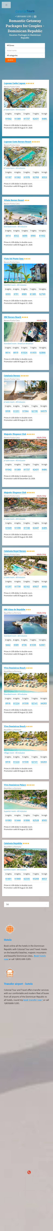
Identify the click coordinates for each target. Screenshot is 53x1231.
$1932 (42, 235)
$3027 (36, 586)
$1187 (8, 177)
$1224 (16, 703)
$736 (24, 644)
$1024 (24, 352)
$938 (7, 411)
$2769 (36, 177)
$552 (16, 235)
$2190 (35, 411)
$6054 (45, 586)
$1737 (27, 118)
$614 (7, 352)
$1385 (33, 294)
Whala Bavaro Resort (14, 200)
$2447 (36, 527)
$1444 (18, 820)
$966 (33, 235)
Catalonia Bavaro (12, 375)
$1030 (33, 644)
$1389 (18, 118)
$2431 (36, 118)
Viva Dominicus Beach (15, 668)
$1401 (8, 878)
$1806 (27, 820)
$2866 (42, 352)
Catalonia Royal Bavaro (15, 551)
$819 (15, 352)
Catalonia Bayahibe (13, 843)
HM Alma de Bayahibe (14, 609)
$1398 (18, 527)
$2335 (27, 878)
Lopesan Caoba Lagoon (14, 83)
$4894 (45, 527)
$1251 (16, 411)
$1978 (27, 177)
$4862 (45, 118)
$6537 (45, 878)
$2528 (36, 820)
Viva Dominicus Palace (15, 785)
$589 (16, 644)
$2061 (42, 644)
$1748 (27, 527)
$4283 (44, 703)
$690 (24, 235)
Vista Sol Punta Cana (14, 258)
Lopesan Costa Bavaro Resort (17, 141)
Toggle (6, 5)
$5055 (45, 820)
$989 (24, 294)
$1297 (8, 586)
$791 (16, 294)
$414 (8, 235)
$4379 (44, 411)
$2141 (35, 703)
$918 (7, 703)
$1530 (25, 703)
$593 (8, 294)
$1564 (25, 411)
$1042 (8, 118)
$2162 (27, 586)
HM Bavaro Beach (12, 317)
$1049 (8, 527)
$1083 (8, 820)
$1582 (18, 177)
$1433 (33, 352)
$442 (8, 644)
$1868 (18, 878)
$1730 (18, 586)
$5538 (45, 177)
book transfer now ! (33, 1000)
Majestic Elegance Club (15, 434)
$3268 (36, 878)
